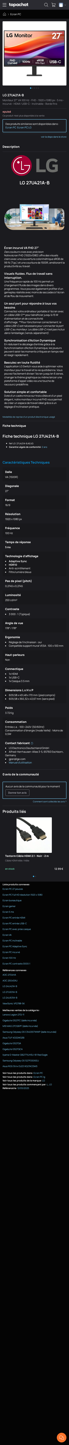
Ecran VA (7, 934)
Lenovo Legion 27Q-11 (13, 1014)
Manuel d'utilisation (20, 762)
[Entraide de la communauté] (61, 1437)
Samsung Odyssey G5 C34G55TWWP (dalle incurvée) (29, 1031)
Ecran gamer (9, 906)
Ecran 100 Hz (9, 957)
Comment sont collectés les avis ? (49, 801)
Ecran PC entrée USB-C (15, 923)
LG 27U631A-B (10, 991)
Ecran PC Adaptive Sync (15, 946)
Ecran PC (15, 14)
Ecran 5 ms (8, 911)
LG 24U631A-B (10, 997)
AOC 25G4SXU (10, 980)
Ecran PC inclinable (12, 940)
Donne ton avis (17, 792)
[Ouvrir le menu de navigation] (4, 5)
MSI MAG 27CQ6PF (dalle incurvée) (20, 1026)
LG (43, 1080)
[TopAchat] (18, 5)
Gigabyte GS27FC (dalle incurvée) (20, 1020)
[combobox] (62, 4)
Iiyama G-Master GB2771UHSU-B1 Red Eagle (25, 1054)
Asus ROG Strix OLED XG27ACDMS (20, 1066)
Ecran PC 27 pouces (13, 888)
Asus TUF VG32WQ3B (13, 1037)
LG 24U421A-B (10, 986)
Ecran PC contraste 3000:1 (16, 963)
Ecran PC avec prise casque (17, 929)
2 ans (44, 447)
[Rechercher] (46, 4)
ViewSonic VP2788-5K (14, 1003)
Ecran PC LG (24, 127)
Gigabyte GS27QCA (13, 1049)
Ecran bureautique (12, 900)
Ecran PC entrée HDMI (14, 917)
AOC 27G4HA (9, 974)
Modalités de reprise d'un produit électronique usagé (29, 416)
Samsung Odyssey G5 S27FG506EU (21, 1060)
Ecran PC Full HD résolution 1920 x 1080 (23, 894)
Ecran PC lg (39, 1076)
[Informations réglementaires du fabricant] (31, 743)
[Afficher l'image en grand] (34, 53)
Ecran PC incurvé (11, 952)
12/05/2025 (23, 1088)
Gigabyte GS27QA (12, 1043)
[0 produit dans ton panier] (53, 4)
